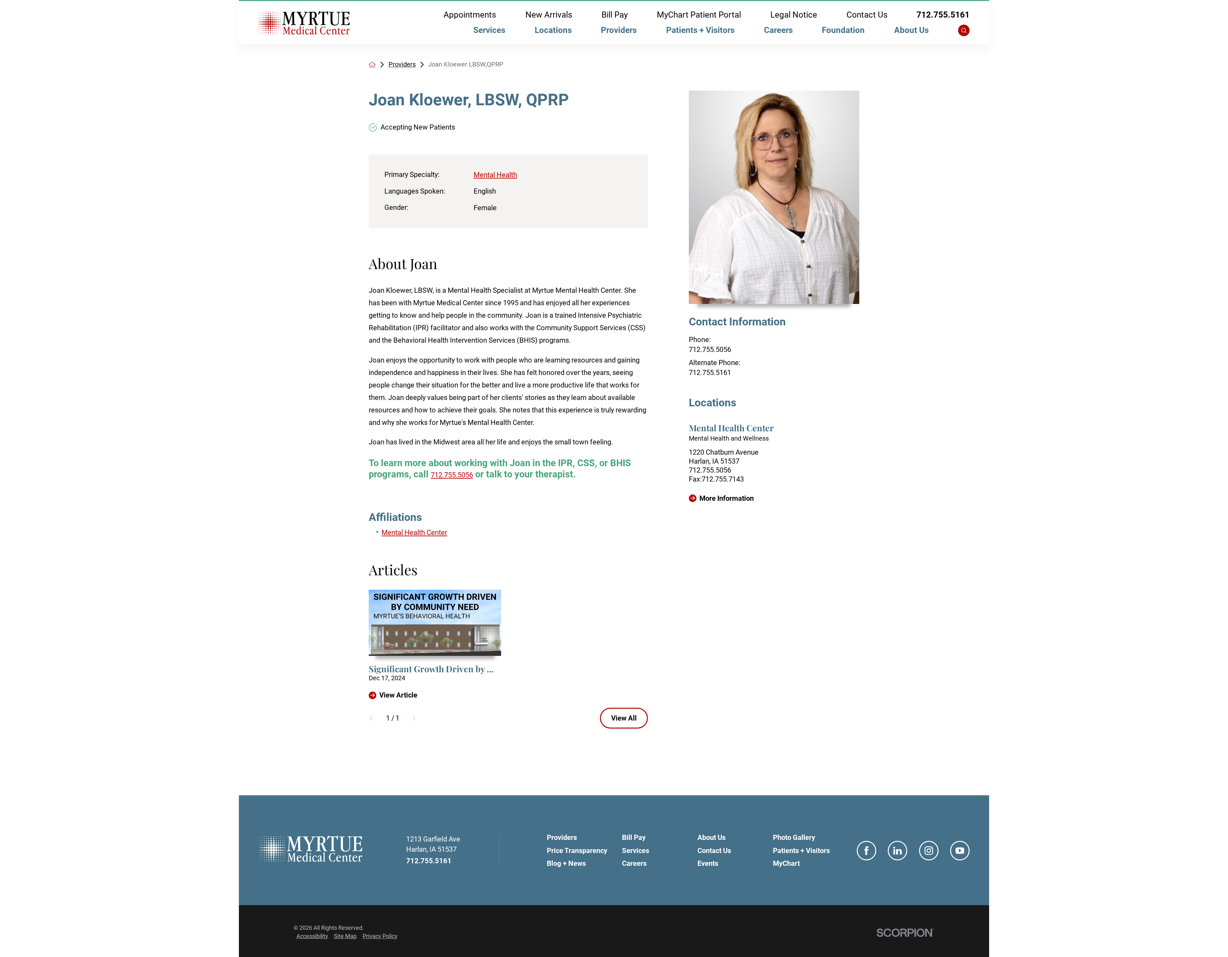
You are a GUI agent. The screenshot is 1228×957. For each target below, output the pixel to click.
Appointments (470, 15)
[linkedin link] (897, 850)
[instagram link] (929, 850)
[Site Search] (964, 30)
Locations (553, 30)
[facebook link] (866, 850)
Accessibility (312, 936)
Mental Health (495, 175)
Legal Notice (793, 15)
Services (489, 30)
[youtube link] (960, 850)
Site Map (345, 936)
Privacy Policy (380, 936)
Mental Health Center (414, 533)
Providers (619, 30)
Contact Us (866, 15)
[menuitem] (489, 32)
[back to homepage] (372, 64)
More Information (726, 498)
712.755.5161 (943, 15)
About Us (911, 30)
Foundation (843, 30)
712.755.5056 (710, 350)
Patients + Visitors (700, 30)
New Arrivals (548, 15)
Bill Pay (615, 15)
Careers (778, 30)
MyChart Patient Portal (699, 15)
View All (624, 718)
